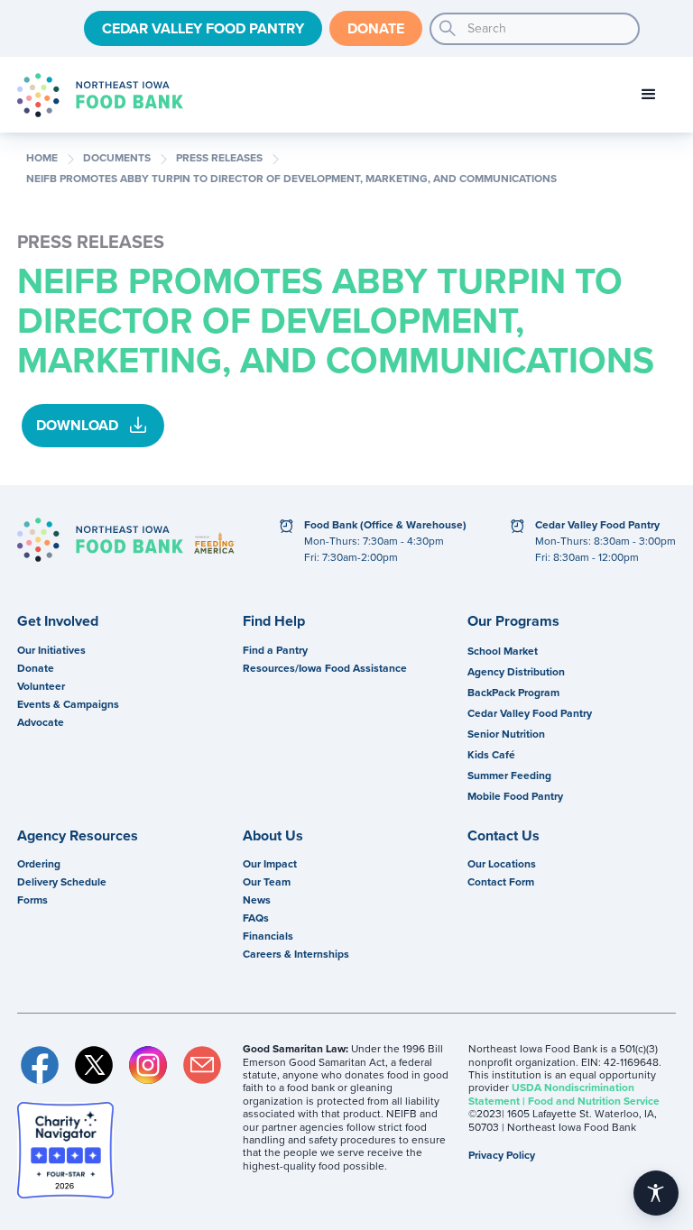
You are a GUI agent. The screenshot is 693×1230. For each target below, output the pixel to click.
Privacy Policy (501, 1155)
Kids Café (491, 755)
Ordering (38, 864)
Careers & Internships (296, 954)
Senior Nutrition (506, 734)
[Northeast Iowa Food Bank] (100, 540)
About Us (273, 836)
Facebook (39, 1065)
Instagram (148, 1065)
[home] (100, 95)
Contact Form (500, 882)
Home (42, 158)
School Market (502, 651)
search (447, 29)
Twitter (93, 1065)
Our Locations (501, 864)
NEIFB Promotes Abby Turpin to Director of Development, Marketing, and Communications (291, 179)
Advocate (40, 722)
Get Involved (57, 621)
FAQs (256, 918)
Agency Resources (77, 836)
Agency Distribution (516, 672)
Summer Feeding (509, 775)
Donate (375, 28)
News (257, 900)
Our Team (267, 882)
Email (202, 1065)
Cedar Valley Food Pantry (203, 28)
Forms (32, 900)
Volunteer (41, 686)
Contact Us (503, 836)
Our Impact (270, 864)
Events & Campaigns (68, 704)
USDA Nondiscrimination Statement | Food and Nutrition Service (564, 1093)
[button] (649, 95)
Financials (268, 936)
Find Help (274, 621)
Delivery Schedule (61, 882)
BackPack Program (513, 692)
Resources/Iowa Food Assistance (325, 668)
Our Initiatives (51, 650)
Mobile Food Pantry (515, 796)
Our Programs (513, 621)
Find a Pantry (275, 650)
